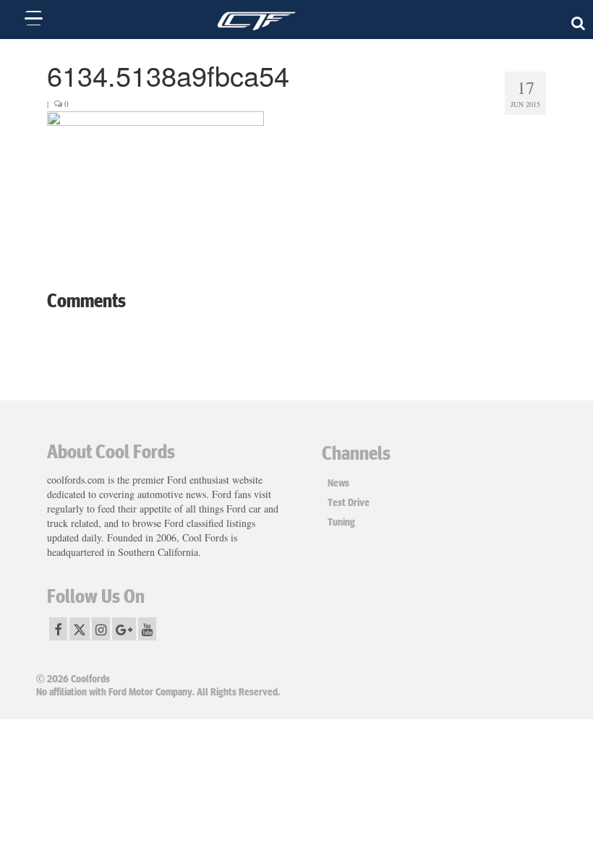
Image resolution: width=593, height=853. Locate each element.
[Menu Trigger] (34, 18)
